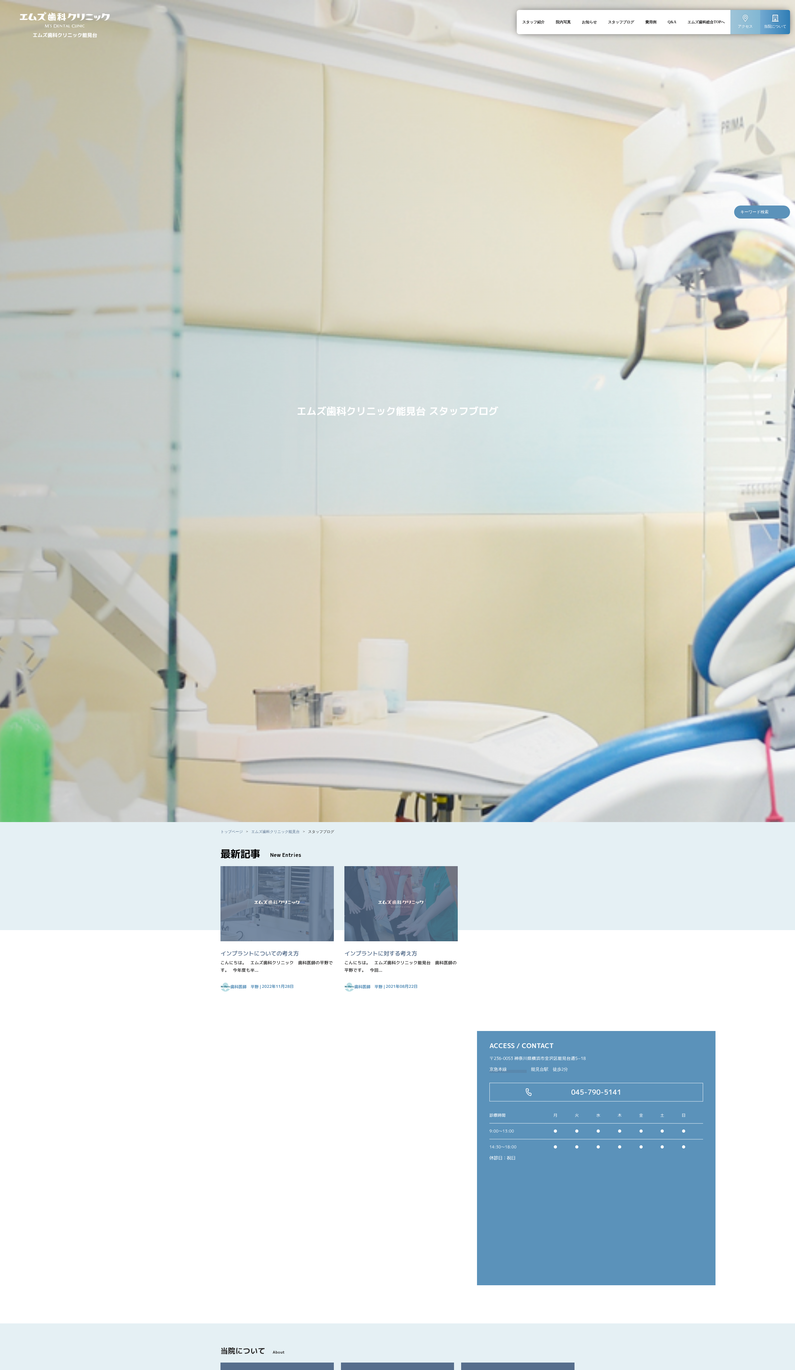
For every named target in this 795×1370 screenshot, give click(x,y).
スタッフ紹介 (533, 22)
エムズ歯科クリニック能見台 (275, 832)
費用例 (650, 22)
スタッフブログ (621, 22)
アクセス (745, 26)
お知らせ (589, 22)
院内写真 (563, 22)
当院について (775, 26)
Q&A (672, 22)
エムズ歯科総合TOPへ (706, 22)
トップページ (231, 832)
